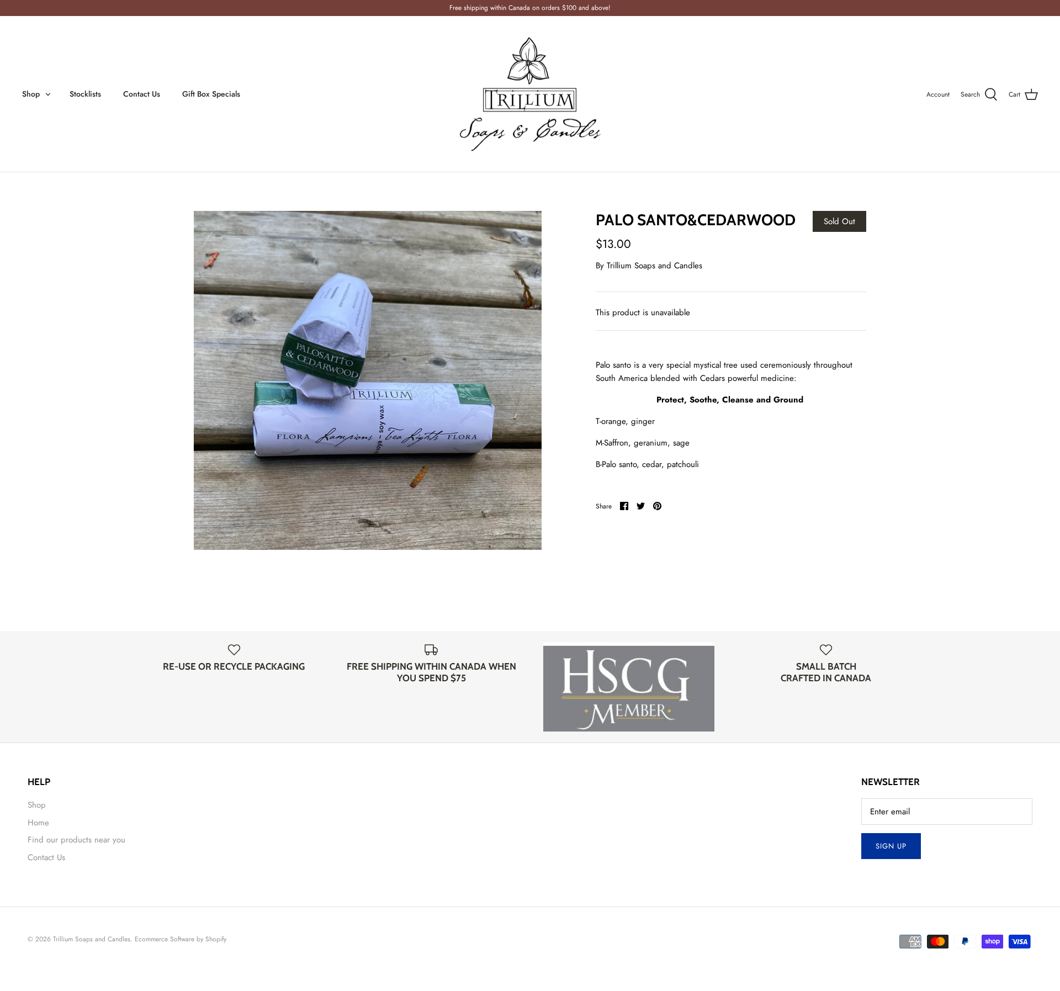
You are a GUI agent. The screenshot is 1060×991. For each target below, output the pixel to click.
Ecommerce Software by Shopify (180, 939)
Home (38, 823)
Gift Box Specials (211, 93)
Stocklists (85, 93)
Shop (31, 93)
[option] (368, 380)
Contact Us (141, 93)
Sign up (891, 846)
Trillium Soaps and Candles (654, 265)
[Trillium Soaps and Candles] (530, 94)
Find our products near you (76, 840)
